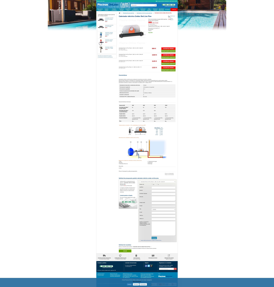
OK (175, 268)
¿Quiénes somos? (100, 273)
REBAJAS (174, 9)
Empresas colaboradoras (115, 276)
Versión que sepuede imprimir (172, 17)
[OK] (155, 5)
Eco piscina (167, 9)
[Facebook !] (146, 266)
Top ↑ (159, 273)
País (140, 208)
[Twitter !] (148, 266)
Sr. (158, 184)
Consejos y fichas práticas (115, 275)
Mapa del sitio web (100, 1)
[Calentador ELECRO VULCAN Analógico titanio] (101, 20)
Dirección (141, 196)
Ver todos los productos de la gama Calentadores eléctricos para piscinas (105, 56)
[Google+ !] (151, 266)
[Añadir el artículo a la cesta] (168, 48)
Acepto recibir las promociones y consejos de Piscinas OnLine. (151, 240)
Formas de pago (100, 275)
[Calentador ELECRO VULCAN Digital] (101, 28)
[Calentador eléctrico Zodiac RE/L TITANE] (101, 49)
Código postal (142, 202)
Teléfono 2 (141, 218)
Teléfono (141, 215)
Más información (137, 281)
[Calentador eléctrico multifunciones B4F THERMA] (101, 35)
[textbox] (163, 203)
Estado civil (142, 184)
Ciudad (141, 205)
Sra (153, 184)
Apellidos (141, 187)
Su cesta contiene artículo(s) (163, 1)
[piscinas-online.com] (113, 5)
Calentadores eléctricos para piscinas (144, 13)
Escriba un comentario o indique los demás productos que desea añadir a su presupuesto (145, 223)
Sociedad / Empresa (143, 193)
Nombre (141, 190)
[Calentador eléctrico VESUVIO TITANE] (101, 42)
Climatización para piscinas (128, 13)
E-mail (141, 212)
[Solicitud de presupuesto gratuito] (168, 51)
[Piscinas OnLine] (119, 13)
